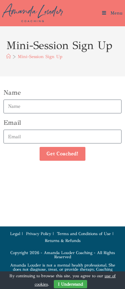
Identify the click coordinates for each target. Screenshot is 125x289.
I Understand (70, 284)
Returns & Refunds (63, 240)
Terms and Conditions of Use (84, 233)
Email (12, 123)
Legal (15, 233)
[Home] (8, 56)
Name (12, 92)
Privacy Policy (38, 233)
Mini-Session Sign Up (40, 56)
